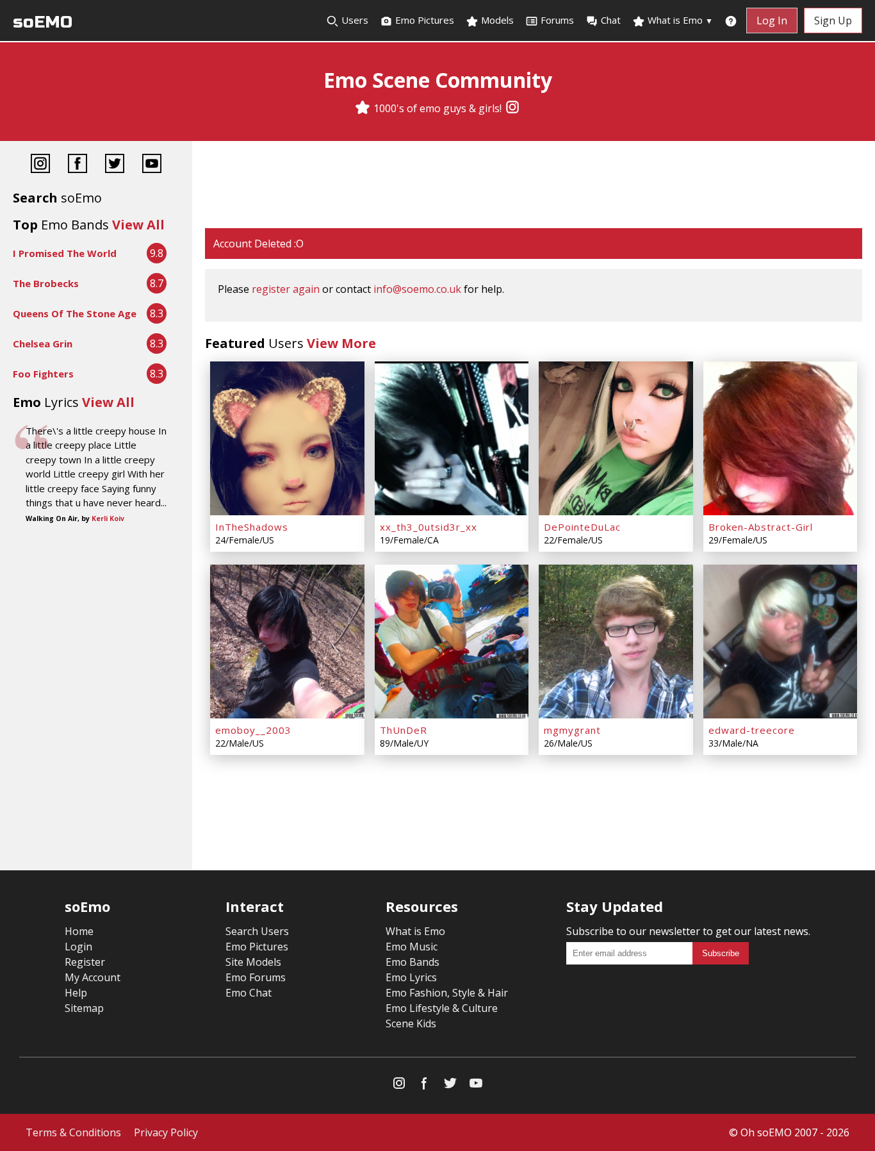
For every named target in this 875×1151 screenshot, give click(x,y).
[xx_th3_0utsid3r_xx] (452, 438)
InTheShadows (251, 526)
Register (85, 962)
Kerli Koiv (108, 518)
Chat (611, 19)
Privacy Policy (166, 1132)
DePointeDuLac (582, 526)
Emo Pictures (423, 19)
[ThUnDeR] (452, 641)
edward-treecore (751, 730)
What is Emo (679, 19)
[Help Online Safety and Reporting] (730, 20)
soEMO (42, 22)
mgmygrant (572, 730)
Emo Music (412, 947)
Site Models (253, 962)
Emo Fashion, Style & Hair (447, 993)
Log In (771, 20)
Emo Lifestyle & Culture (442, 1008)
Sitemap (84, 1008)
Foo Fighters (43, 373)
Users (353, 19)
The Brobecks (46, 283)
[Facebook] (77, 165)
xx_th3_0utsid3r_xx (428, 526)
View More (341, 343)
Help (76, 993)
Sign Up (833, 20)
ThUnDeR (403, 730)
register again (286, 289)
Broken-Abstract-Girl (760, 526)
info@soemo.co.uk (417, 289)
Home (79, 931)
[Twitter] (114, 165)
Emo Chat (248, 993)
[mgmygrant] (616, 641)
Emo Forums (255, 977)
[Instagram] (512, 108)
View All (138, 224)
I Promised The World (65, 253)
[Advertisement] (533, 186)
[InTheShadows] (287, 438)
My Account (92, 977)
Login (78, 947)
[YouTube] (151, 165)
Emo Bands (412, 962)
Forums (557, 19)
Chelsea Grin (42, 343)
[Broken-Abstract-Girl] (780, 438)
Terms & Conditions (73, 1132)
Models (496, 19)
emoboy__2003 (253, 730)
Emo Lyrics (411, 977)
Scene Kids (411, 1023)
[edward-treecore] (780, 641)
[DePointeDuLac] (616, 438)
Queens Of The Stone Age (74, 313)
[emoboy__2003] (287, 641)
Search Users (257, 931)
